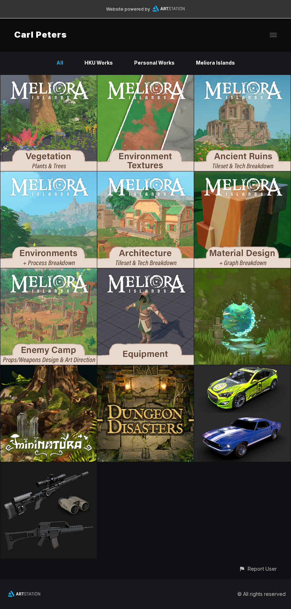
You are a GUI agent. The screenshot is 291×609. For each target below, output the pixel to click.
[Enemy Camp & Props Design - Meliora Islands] (48, 272)
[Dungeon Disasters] (145, 369)
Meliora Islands (215, 63)
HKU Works (98, 63)
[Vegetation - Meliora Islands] (48, 79)
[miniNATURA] (48, 369)
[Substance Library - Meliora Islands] (242, 175)
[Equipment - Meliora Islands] (145, 272)
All (59, 63)
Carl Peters (40, 34)
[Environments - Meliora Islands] (48, 175)
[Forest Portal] (242, 272)
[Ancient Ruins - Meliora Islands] (242, 79)
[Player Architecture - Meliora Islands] (145, 175)
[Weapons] (48, 466)
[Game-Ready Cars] (242, 369)
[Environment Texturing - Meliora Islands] (145, 79)
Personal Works (154, 63)
